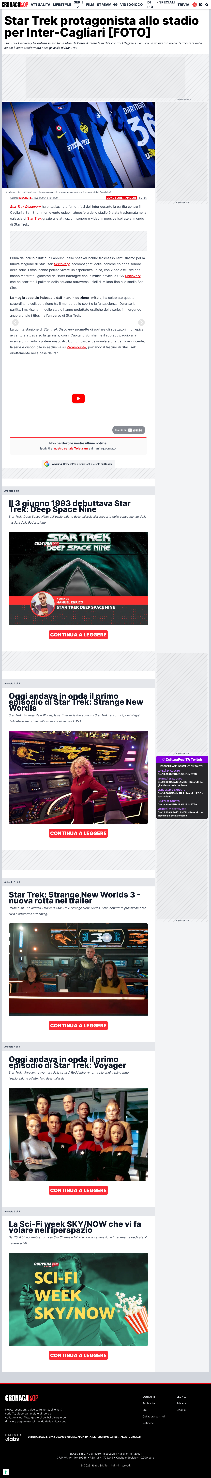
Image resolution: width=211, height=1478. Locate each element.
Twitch (196, 760)
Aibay (124, 1436)
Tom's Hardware (37, 1436)
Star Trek (34, 218)
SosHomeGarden (108, 1436)
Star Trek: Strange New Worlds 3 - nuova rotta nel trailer (75, 897)
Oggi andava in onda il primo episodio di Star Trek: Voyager (67, 1062)
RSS (144, 1410)
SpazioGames (57, 1436)
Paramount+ (76, 347)
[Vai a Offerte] (194, 4)
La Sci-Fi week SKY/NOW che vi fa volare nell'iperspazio (75, 1227)
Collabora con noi (153, 1416)
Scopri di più (105, 192)
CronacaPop (75, 1436)
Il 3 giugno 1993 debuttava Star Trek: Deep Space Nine (70, 506)
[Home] (15, 4)
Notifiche (148, 1423)
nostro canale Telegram (71, 448)
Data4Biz (90, 1436)
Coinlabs (135, 1436)
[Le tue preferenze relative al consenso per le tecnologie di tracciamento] (6, 1472)
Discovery (62, 264)
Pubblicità (148, 1403)
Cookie (181, 1410)
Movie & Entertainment (121, 197)
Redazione (25, 197)
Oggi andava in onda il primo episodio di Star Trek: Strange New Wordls (76, 702)
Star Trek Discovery (25, 207)
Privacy (181, 1403)
